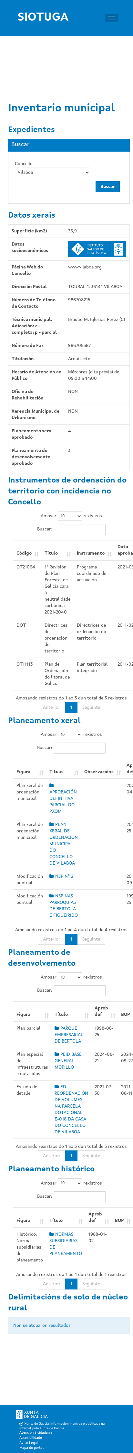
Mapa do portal (31, 1448)
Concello (24, 164)
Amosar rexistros (71, 516)
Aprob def (101, 1011)
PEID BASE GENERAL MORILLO (68, 1061)
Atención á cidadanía (36, 1433)
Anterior (51, 707)
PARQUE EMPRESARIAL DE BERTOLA (69, 1035)
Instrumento (91, 553)
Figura (23, 772)
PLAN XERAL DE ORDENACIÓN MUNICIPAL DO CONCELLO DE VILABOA (63, 844)
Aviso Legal (28, 1443)
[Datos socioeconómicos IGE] (97, 249)
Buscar (107, 186)
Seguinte (91, 707)
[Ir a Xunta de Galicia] (32, 1415)
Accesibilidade (30, 1438)
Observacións (99, 772)
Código (24, 553)
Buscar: (44, 529)
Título (51, 553)
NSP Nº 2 (64, 876)
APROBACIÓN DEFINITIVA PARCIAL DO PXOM (63, 802)
